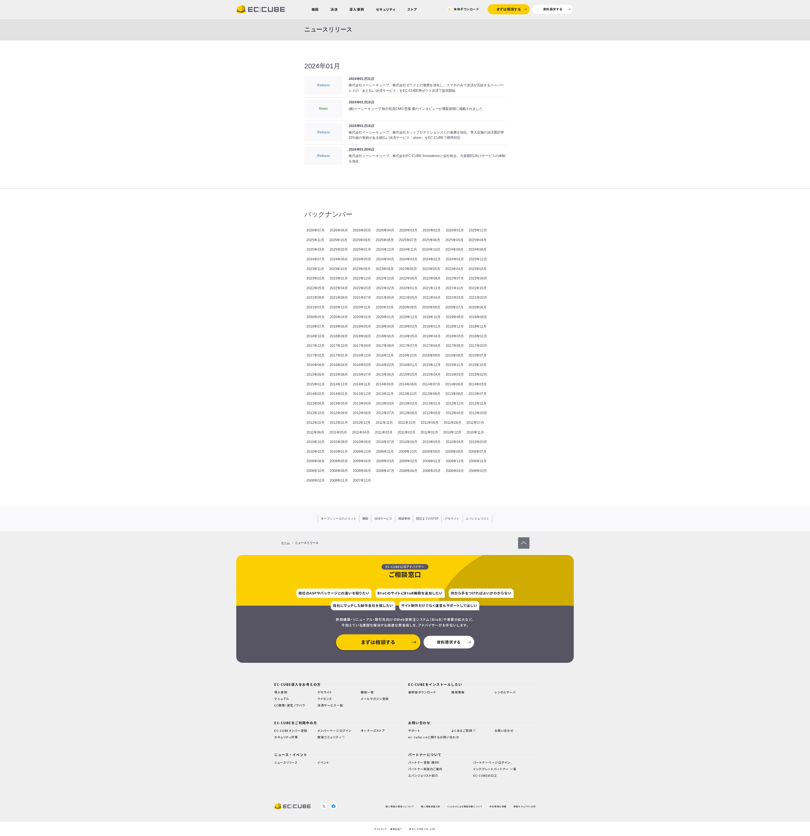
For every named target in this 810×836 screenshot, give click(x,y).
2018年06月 (385, 336)
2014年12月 (339, 384)
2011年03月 (384, 432)
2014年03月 (477, 384)
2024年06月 (339, 259)
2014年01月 (339, 394)
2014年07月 (431, 384)
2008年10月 (315, 471)
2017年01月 (339, 355)
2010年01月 (339, 451)
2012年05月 (432, 413)
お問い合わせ (419, 722)
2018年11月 (478, 326)
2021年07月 (362, 297)
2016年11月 (385, 355)
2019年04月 (385, 326)
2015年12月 (432, 365)
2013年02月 (408, 403)
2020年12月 (339, 307)
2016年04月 (339, 365)
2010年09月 (339, 442)
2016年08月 (454, 355)
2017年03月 (478, 345)
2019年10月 (432, 317)
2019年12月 (408, 317)
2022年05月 (315, 288)
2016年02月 (385, 365)
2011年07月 (475, 422)
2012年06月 (408, 413)
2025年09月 (361, 240)
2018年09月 (339, 336)
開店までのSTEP (427, 518)
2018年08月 (362, 336)
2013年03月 (385, 403)
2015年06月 (385, 374)
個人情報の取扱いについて (400, 806)
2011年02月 (406, 432)
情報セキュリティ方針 (524, 806)
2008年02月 (315, 480)
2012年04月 (455, 413)
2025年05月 (454, 240)
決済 (334, 9)
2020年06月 (477, 307)
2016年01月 (408, 365)
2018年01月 (478, 336)
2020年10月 (385, 307)
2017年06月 (432, 345)
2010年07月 (385, 442)
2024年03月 (408, 259)
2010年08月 (362, 442)
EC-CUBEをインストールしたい (435, 684)
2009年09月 (431, 451)
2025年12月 (478, 230)
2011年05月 (338, 432)
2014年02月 (315, 394)
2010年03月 (478, 442)
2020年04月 (339, 317)
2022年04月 (339, 288)
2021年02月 (478, 297)
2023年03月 (477, 269)
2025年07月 (408, 240)
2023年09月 (361, 269)
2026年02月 (432, 230)
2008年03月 (478, 471)
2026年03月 (408, 230)
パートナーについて (424, 754)
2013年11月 (385, 394)
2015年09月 (315, 374)
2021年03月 (455, 297)
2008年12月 (455, 461)
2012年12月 (455, 403)
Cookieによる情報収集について (464, 806)
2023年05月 (431, 269)
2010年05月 (432, 442)
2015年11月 (454, 365)
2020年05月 (315, 317)
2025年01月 (362, 249)
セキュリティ (386, 9)
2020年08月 (431, 307)
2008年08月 (362, 471)
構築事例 (404, 518)
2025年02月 (339, 249)
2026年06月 (339, 230)
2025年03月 (315, 249)
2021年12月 (432, 288)
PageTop (523, 540)
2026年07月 (315, 230)
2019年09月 (455, 317)
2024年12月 (385, 249)
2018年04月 (432, 336)
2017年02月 (315, 355)
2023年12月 (478, 259)
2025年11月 (315, 240)
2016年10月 (408, 355)
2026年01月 (455, 230)
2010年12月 (452, 432)
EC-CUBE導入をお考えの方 (297, 684)
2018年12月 (455, 326)
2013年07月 (477, 394)
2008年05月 (432, 471)
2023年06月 (408, 269)
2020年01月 (385, 317)
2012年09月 (339, 413)
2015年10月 (477, 365)
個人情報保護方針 (430, 806)
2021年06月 (385, 297)
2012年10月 (315, 413)
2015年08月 (339, 374)
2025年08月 (385, 240)
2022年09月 (408, 278)
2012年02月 (315, 422)
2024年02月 (432, 259)
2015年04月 (432, 374)
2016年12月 (362, 355)
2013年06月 (315, 403)
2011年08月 (452, 422)
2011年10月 (407, 422)
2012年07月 (385, 413)
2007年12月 (362, 480)
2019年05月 (362, 326)
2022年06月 (478, 278)
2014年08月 (408, 384)
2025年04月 (477, 240)
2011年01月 (429, 432)
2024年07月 (315, 259)
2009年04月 (362, 461)
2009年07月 (477, 451)
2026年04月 (385, 230)
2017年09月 (362, 345)
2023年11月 (315, 269)
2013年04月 (362, 403)
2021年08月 (339, 297)
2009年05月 (339, 461)
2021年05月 (408, 297)
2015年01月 (315, 384)
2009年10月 (408, 451)
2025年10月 (338, 240)
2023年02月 (315, 278)
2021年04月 (432, 297)
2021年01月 (315, 307)
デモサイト (452, 518)
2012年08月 (362, 413)
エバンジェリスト (477, 518)
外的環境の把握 (497, 806)
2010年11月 (475, 432)
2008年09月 (339, 471)
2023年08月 (385, 269)
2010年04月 (455, 442)
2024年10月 (431, 249)
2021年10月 (477, 288)
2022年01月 (408, 288)
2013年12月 (362, 394)
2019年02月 (408, 326)
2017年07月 (408, 345)
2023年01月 (339, 278)
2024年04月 (385, 259)
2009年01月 (432, 461)
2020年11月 (362, 307)
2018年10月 (315, 336)
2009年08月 (454, 451)
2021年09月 (315, 297)
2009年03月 (385, 461)
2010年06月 (408, 442)
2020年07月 (454, 307)
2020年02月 (362, 317)
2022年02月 (385, 288)
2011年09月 (430, 422)
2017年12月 (315, 345)
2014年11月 (362, 384)
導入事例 (357, 9)
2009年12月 (362, 451)
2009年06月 (315, 461)
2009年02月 (408, 461)
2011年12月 (362, 422)
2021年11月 (454, 288)
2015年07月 (362, 374)
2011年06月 (315, 432)
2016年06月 (315, 365)
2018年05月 (408, 336)
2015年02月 (478, 374)
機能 (315, 9)
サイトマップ (380, 829)
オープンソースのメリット (338, 518)
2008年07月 (385, 471)
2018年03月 (455, 336)
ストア (412, 9)
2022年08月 (432, 278)
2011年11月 (384, 422)
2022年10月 (385, 278)
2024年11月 (408, 249)
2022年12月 (362, 278)
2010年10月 (315, 442)
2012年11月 (478, 403)
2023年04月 (454, 269)
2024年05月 (362, 259)
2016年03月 (362, 365)
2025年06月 (431, 240)
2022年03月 (362, 288)
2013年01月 (432, 403)
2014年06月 (454, 384)
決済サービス (383, 518)
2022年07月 (455, 278)
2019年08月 (478, 317)
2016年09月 (431, 355)
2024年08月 (477, 249)
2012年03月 (478, 413)
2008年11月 (478, 461)
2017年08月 (385, 345)
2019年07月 (315, 326)
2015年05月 (408, 374)
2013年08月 (454, 394)
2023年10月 (338, 269)
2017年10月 (339, 345)
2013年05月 (339, 403)
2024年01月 (455, 259)
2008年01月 (339, 480)
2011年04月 (361, 432)
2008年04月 (455, 471)
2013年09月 (431, 394)
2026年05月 (362, 230)
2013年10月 (408, 394)
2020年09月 (408, 307)
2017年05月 (455, 345)
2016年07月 (477, 355)
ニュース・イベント (290, 754)
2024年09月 (454, 249)
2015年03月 (455, 374)
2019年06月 (339, 326)
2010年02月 (315, 451)
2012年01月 (339, 422)
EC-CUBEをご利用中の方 (295, 722)
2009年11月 (385, 451)
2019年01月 (432, 326)
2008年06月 (408, 471)
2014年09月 (385, 384)
